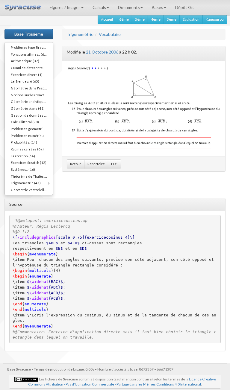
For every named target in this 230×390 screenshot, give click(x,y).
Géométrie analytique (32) (32, 101)
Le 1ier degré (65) (25, 81)
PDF (114, 164)
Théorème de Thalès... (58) (32, 176)
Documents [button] (129, 7)
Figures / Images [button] (65, 7)
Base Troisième (28, 33)
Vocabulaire (110, 34)
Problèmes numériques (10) (32, 135)
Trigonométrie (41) (26, 183)
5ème (140, 19)
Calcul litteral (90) (25, 122)
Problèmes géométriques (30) (32, 129)
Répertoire (96, 164)
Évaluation (191, 19)
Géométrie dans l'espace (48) (32, 88)
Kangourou (215, 19)
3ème (171, 19)
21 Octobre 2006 (102, 51)
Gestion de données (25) (31, 115)
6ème (124, 19)
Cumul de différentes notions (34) (32, 67)
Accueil (107, 19)
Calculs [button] (99, 7)
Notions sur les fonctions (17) (32, 95)
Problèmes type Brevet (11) (32, 47)
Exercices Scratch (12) (28, 162)
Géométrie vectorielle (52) (32, 190)
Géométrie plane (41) (28, 108)
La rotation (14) (23, 156)
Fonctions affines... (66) (29, 54)
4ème (156, 19)
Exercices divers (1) (27, 74)
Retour (75, 164)
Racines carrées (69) (27, 149)
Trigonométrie (79, 34)
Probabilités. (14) (24, 142)
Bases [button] (157, 7)
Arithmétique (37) (25, 61)
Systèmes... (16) (23, 169)
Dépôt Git (184, 7)
